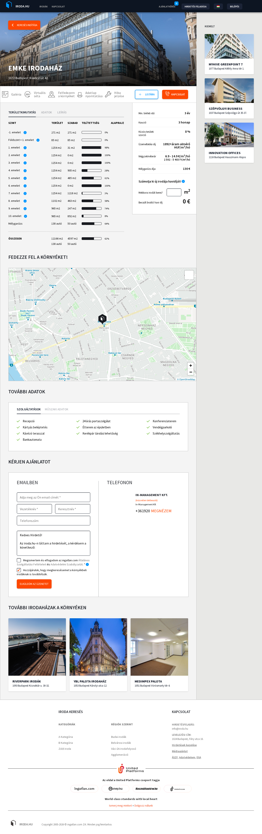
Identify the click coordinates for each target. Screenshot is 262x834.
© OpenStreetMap (186, 379)
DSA (198, 757)
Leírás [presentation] (62, 112)
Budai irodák (118, 737)
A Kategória (66, 737)
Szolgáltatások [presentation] (29, 409)
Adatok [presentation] (46, 112)
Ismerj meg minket (120, 805)
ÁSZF (175, 757)
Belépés (234, 6)
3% (106, 193)
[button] (102, 319)
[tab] (22, 114)
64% (106, 223)
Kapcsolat (58, 6)
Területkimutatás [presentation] (22, 112)
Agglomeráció (119, 754)
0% (106, 132)
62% (106, 238)
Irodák (44, 6)
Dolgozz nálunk (143, 805)
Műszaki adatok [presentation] (56, 409)
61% (106, 178)
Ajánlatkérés (167, 6)
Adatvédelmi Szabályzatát (67, 564)
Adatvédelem (187, 757)
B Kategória (66, 743)
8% (106, 216)
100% (106, 155)
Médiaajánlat (180, 751)
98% (106, 147)
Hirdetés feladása (196, 6)
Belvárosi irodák (121, 743)
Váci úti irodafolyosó (123, 749)
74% (106, 208)
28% (106, 170)
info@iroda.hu (180, 728)
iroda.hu (22, 6)
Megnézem (161, 510)
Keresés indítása (27, 25)
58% (106, 200)
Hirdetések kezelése (184, 745)
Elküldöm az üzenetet (34, 584)
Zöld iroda (65, 749)
